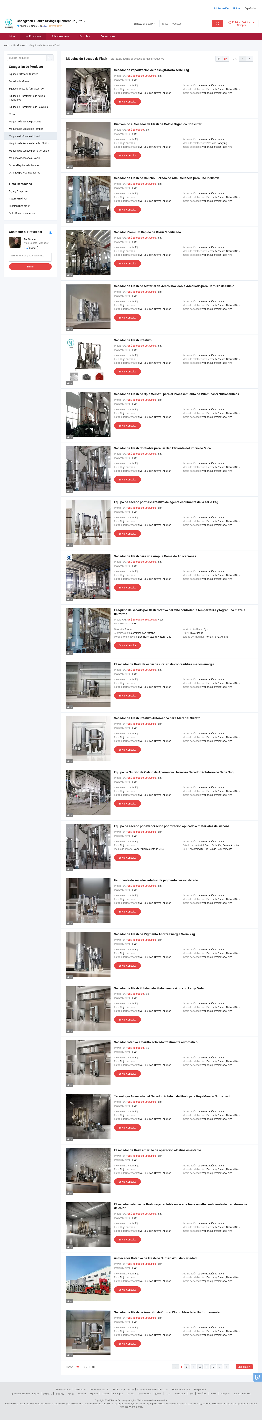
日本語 (71, 1393)
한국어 (158, 1393)
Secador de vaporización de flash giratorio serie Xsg (151, 70)
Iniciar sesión (221, 8)
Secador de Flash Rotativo (132, 340)
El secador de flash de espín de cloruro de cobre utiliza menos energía (164, 664)
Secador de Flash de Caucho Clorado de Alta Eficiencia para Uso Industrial (167, 178)
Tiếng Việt (225, 1393)
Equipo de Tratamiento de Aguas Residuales (27, 97)
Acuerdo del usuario (99, 1389)
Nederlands (180, 1393)
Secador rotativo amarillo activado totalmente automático (155, 1042)
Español (94, 1393)
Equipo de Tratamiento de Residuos (28, 107)
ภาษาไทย (201, 1393)
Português (118, 1393)
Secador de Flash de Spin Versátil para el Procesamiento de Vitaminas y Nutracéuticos (176, 394)
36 (85, 1367)
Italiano (130, 1393)
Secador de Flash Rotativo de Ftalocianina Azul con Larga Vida (159, 988)
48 (93, 1367)
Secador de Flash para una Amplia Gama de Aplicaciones (155, 556)
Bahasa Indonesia (242, 1393)
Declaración (80, 1389)
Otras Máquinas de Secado (24, 165)
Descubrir (84, 36)
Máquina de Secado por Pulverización (29, 150)
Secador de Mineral (19, 81)
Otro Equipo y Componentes (24, 172)
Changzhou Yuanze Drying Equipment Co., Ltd (49, 21)
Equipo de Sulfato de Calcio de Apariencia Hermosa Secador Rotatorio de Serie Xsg (173, 772)
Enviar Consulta (127, 101)
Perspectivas (200, 1389)
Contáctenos (108, 36)
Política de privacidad (123, 1389)
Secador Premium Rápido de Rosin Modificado (147, 232)
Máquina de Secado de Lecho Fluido (28, 143)
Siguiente (243, 1366)
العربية (168, 1393)
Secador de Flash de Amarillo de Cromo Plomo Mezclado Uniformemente (167, 1312)
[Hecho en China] (26, 7)
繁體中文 (59, 1393)
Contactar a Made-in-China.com (152, 1389)
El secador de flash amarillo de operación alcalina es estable (157, 1150)
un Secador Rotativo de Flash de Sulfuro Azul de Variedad (155, 1258)
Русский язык (144, 1393)
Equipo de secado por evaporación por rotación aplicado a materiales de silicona (172, 826)
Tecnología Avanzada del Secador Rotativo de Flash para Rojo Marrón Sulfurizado (172, 1096)
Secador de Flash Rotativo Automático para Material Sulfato (157, 718)
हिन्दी (192, 1393)
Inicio (12, 36)
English (35, 1393)
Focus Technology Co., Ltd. (124, 1400)
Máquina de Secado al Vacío (24, 158)
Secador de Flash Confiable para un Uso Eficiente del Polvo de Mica (162, 448)
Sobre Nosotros (60, 36)
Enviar (30, 266)
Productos (35, 36)
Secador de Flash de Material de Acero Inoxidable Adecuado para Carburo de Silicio (174, 286)
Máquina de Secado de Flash (24, 136)
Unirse (236, 8)
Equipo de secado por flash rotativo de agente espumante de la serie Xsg (166, 502)
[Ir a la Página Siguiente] (249, 58)
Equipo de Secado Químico (23, 74)
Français (82, 1393)
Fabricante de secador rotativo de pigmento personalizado (156, 880)
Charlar (32, 247)
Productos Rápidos (181, 1389)
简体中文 (47, 1393)
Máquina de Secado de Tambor (26, 128)
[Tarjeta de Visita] (50, 232)
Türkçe (213, 1393)
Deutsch (105, 1393)
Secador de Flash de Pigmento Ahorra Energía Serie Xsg (154, 934)
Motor (12, 114)
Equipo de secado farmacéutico (26, 88)
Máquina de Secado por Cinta (25, 121)
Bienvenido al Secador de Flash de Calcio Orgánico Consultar (158, 124)
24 (77, 1367)
